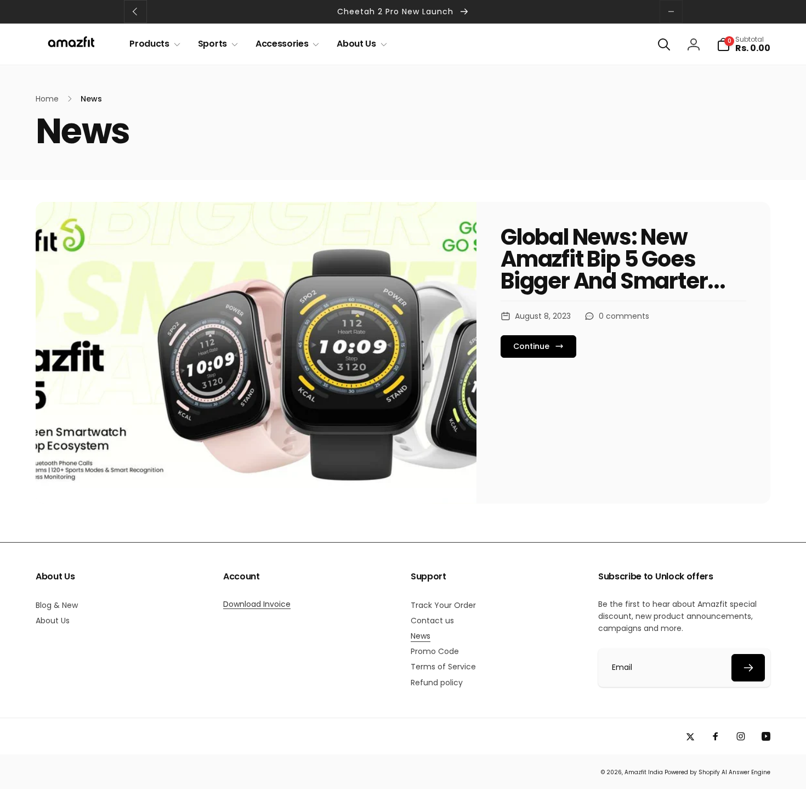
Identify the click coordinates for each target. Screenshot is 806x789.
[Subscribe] (748, 667)
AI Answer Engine (746, 772)
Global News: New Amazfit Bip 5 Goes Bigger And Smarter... (613, 259)
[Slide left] (135, 11)
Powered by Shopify (692, 772)
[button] (152, 44)
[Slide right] (671, 11)
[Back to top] (781, 770)
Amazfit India (644, 772)
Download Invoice (257, 604)
